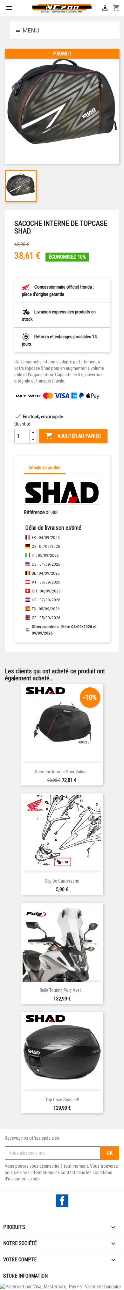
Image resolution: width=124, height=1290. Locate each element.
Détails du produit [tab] (45, 467)
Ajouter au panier (73, 436)
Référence (34, 512)
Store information (25, 1276)
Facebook (62, 1200)
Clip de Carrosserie (62, 881)
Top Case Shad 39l (62, 1099)
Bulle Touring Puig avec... (62, 990)
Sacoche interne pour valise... (62, 772)
